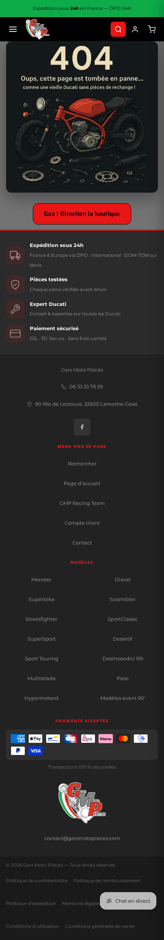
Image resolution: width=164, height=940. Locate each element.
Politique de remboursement (107, 880)
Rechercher (82, 464)
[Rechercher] (118, 29)
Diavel (123, 579)
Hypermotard (41, 698)
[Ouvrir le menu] (13, 29)
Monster (41, 579)
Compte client (82, 523)
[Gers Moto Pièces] (37, 29)
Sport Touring (41, 658)
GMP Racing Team (82, 503)
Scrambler (122, 599)
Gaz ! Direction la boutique (82, 213)
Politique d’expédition (31, 903)
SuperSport (41, 639)
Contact (82, 543)
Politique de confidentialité (37, 880)
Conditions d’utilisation (32, 926)
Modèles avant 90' (122, 698)
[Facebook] (82, 427)
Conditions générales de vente (100, 926)
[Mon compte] (135, 29)
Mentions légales (81, 903)
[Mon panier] (151, 29)
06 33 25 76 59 (86, 386)
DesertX (123, 639)
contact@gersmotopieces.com (82, 838)
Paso (123, 678)
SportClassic (123, 619)
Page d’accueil (82, 483)
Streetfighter (41, 619)
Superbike (42, 599)
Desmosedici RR (123, 658)
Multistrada (41, 678)
